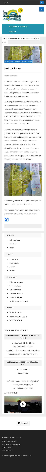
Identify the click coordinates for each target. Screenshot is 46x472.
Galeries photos (15, 240)
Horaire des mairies (16, 313)
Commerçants (14, 263)
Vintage (12, 248)
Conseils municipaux (16, 293)
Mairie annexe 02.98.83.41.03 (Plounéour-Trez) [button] (23, 363)
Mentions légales (8, 456)
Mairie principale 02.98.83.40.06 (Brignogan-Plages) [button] (23, 337)
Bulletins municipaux (18, 27)
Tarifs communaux (15, 286)
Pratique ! (10, 308)
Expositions (13, 244)
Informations (11, 277)
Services (12, 271)
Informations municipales (26, 38)
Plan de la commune (16, 320)
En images (10, 235)
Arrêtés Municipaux (16, 297)
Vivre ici (10, 254)
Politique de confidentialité (23, 456)
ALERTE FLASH (12, 38)
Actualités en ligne (15, 290)
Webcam (12, 32)
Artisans (12, 267)
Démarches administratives (18, 316)
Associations (14, 259)
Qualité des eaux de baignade (19, 301)
